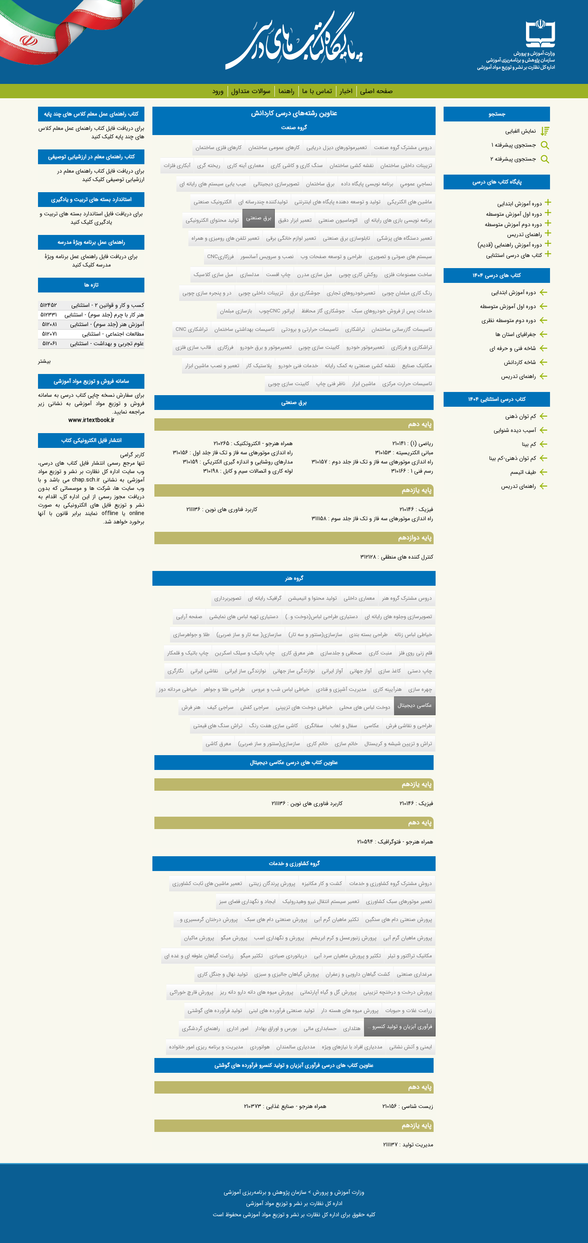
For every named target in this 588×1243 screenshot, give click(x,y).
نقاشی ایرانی (204, 671)
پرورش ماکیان (199, 938)
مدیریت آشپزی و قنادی (341, 689)
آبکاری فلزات (177, 165)
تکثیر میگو (251, 956)
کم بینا (529, 444)
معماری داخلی (359, 598)
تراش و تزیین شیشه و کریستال (398, 744)
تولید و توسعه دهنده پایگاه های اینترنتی (337, 202)
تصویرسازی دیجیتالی (276, 184)
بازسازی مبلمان (236, 311)
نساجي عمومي (416, 184)
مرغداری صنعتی (414, 974)
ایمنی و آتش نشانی (410, 1047)
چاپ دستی (420, 671)
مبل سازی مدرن (314, 274)
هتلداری (351, 1028)
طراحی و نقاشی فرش (409, 726)
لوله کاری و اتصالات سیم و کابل (258, 471)
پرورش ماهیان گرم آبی (407, 938)
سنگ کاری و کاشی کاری (297, 165)
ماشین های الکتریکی (409, 202)
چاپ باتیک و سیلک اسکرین (245, 653)
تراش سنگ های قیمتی (217, 726)
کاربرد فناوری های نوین (231, 509)
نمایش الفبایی (520, 131)
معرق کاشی (218, 744)
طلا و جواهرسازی (191, 634)
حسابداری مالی (320, 1028)
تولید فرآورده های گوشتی (215, 1010)
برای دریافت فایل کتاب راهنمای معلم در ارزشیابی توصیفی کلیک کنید (100, 175)
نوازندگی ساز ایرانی (245, 671)
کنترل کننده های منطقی (407, 557)
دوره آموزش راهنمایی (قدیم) (510, 245)
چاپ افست (278, 274)
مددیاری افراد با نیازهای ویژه (352, 1047)
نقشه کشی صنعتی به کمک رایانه (360, 366)
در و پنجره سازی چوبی (207, 293)
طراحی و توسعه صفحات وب (331, 257)
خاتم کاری (317, 744)
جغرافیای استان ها (516, 334)
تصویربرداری (227, 598)
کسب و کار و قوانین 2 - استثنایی (107, 305)
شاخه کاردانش (520, 362)
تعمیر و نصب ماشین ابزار (212, 366)
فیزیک (426, 509)
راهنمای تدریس (524, 234)
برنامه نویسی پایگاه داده (367, 184)
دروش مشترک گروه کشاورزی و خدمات (390, 883)
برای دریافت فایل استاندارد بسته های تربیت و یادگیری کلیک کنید (91, 218)
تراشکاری (355, 329)
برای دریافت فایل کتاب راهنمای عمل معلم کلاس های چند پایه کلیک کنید (91, 132)
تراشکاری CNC (192, 329)
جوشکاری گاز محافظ (323, 311)
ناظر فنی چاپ (330, 384)
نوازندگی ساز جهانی (294, 671)
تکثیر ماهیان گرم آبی (336, 919)
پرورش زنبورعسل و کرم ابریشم (343, 938)
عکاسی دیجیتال (415, 705)
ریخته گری (208, 165)
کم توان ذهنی (520, 416)
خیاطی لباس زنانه (413, 634)
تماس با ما (317, 91)
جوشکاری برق (305, 293)
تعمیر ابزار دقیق (295, 220)
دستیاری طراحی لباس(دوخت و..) (321, 617)
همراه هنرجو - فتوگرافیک (405, 841)
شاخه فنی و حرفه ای (513, 348)
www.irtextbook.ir (91, 420)
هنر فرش (191, 707)
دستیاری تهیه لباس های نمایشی (243, 617)
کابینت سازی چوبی (319, 347)
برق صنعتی (258, 218)
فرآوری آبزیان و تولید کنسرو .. (398, 1026)
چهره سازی (420, 689)
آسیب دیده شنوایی (515, 430)
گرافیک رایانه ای (265, 598)
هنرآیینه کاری (387, 689)
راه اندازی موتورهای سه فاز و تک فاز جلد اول (243, 452)
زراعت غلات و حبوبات (408, 1010)
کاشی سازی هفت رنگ (273, 726)
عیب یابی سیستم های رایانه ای (213, 184)
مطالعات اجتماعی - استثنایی (113, 334)
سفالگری (314, 726)
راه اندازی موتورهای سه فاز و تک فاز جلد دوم (382, 461)
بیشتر (44, 361)
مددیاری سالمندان (295, 1047)
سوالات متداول (250, 91)
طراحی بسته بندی (368, 634)
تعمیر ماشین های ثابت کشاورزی (207, 883)
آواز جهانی (361, 671)
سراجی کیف (220, 707)
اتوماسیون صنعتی (338, 220)
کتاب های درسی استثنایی (514, 255)
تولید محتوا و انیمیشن (312, 598)
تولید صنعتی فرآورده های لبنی (281, 1010)
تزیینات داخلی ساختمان (406, 165)
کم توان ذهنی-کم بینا (512, 458)
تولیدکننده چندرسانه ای (263, 202)
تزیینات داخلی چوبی (260, 293)
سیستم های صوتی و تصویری (400, 257)
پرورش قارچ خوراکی (191, 992)
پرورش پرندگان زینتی (272, 883)
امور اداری (237, 1028)
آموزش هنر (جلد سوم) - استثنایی (107, 324)
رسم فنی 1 (422, 471)
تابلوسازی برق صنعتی (346, 238)
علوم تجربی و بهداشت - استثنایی (107, 343)
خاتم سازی (346, 744)
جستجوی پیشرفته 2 (513, 159)
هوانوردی (260, 1047)
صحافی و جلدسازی (341, 653)
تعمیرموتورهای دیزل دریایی (336, 147)
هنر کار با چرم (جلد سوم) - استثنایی (104, 314)
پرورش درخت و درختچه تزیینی (397, 992)
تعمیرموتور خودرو (365, 347)
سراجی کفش (254, 707)
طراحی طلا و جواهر (224, 689)
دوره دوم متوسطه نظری (509, 320)
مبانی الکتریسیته (414, 452)
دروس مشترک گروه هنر (407, 598)
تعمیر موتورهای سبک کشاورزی (399, 901)
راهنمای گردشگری (201, 1028)
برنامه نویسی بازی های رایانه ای (398, 220)
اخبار (346, 91)
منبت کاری (380, 653)
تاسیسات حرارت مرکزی (407, 384)
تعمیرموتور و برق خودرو (266, 347)
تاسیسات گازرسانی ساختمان (402, 329)
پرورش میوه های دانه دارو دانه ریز (256, 992)
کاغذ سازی (389, 671)
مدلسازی (249, 274)
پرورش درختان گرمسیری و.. (207, 919)
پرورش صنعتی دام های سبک (275, 919)
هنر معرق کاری (298, 653)
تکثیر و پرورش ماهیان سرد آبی (347, 956)
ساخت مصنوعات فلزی (408, 274)
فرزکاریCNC (220, 257)
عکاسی (371, 726)
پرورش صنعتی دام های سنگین (399, 919)
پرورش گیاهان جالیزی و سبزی (286, 974)
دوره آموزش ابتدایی (519, 203)
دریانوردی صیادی (288, 956)
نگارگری (176, 671)
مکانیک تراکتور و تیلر (410, 956)
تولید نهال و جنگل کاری (223, 974)
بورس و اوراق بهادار (276, 1028)
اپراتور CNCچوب (277, 311)
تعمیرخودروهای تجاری (351, 293)
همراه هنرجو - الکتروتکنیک (263, 443)
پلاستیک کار (259, 366)
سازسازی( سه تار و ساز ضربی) (249, 634)
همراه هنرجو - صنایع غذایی (296, 1106)
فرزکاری (225, 347)
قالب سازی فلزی (193, 347)
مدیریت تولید (417, 1144)
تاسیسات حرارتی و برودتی (309, 329)
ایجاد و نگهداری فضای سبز (247, 901)
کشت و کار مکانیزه (322, 883)
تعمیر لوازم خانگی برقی (291, 238)
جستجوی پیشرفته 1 (514, 145)
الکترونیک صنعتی (213, 202)
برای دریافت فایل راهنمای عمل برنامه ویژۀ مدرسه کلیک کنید (91, 260)
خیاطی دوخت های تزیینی (304, 707)
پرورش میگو (234, 938)
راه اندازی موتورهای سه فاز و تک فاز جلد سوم (382, 518)
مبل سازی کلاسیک (213, 274)
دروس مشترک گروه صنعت (403, 147)
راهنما (286, 91)
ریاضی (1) (421, 443)
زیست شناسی (417, 1106)
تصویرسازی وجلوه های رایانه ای (398, 617)
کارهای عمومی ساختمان (274, 147)
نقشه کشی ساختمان (352, 165)
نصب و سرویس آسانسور (267, 257)
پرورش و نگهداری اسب (279, 938)
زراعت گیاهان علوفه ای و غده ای (199, 956)
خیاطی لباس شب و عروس (280, 689)
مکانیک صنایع (417, 366)
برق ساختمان (320, 184)
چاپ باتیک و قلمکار (187, 653)
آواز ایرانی (332, 671)
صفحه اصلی (376, 91)
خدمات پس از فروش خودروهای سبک (392, 311)
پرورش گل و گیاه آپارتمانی (328, 992)
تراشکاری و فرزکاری (411, 347)
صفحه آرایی (189, 617)
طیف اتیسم (523, 472)
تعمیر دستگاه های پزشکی (404, 238)
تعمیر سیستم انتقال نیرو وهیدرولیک (320, 901)
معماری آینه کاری (245, 165)
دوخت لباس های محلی (364, 707)
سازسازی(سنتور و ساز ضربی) (269, 744)
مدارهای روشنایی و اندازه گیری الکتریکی (248, 461)
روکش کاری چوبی (358, 274)
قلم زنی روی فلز (415, 653)
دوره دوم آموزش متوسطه (513, 224)
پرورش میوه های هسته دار (349, 1010)
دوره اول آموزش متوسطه (514, 214)
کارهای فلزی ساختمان (219, 147)
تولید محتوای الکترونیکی (212, 220)
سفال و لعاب (343, 726)
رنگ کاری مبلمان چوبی (407, 293)
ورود (218, 91)
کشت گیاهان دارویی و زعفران (358, 974)
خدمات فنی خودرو (298, 366)
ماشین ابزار (364, 384)
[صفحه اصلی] (516, 42)
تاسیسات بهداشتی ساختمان (244, 329)
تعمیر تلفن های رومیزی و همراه (225, 238)
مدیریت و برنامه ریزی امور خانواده (206, 1047)
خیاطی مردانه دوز (178, 689)
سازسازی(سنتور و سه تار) (315, 634)
